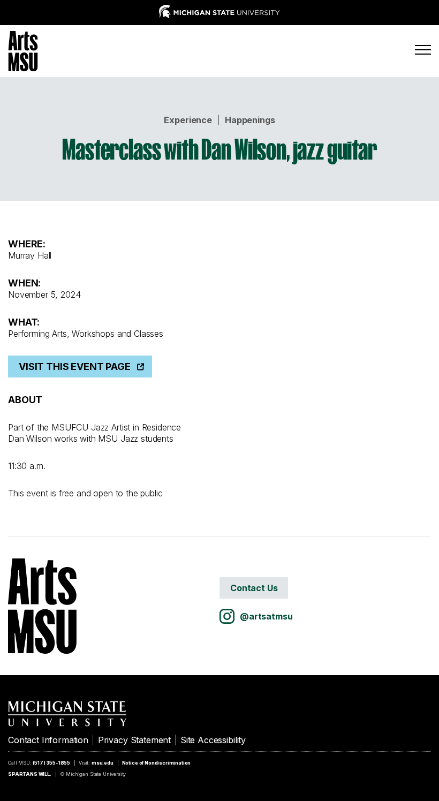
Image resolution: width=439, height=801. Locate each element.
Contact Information (48, 740)
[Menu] (423, 50)
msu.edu (102, 763)
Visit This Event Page (75, 366)
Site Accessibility (213, 740)
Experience (187, 120)
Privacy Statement (134, 740)
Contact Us (253, 588)
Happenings (250, 120)
